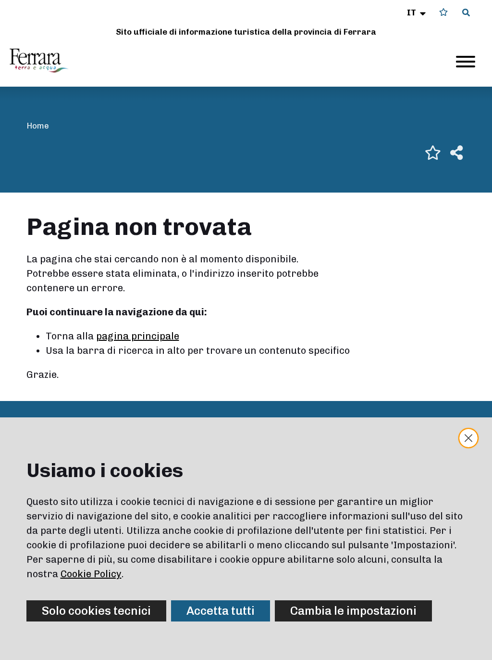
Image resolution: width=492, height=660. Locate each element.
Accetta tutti (220, 611)
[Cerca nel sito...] (466, 13)
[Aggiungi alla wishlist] (433, 152)
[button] (417, 12)
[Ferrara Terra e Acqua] (44, 61)
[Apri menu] (465, 61)
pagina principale (137, 336)
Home (37, 125)
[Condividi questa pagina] (456, 152)
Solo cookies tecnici (96, 611)
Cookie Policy (91, 574)
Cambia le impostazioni (353, 611)
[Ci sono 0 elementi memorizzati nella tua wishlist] (443, 12)
